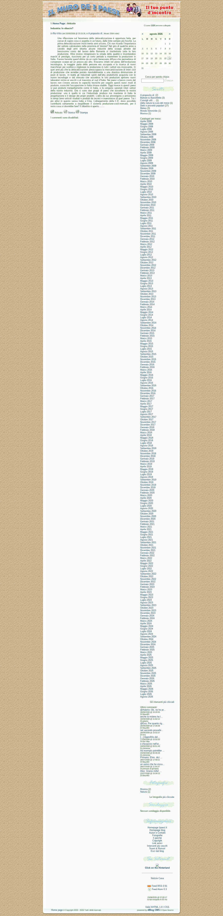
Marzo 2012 (146, 244)
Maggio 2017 (146, 406)
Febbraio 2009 (147, 147)
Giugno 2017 (146, 409)
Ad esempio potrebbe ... (152, 750)
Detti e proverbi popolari (152, 105)
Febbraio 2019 (147, 461)
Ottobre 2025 (146, 670)
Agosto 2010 (146, 194)
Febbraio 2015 (147, 335)
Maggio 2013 (146, 281)
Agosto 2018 (146, 445)
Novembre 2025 (148, 673)
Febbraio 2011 (147, 210)
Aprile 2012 (146, 247)
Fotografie (157, 835)
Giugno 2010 (146, 189)
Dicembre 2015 (147, 362)
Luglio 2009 (146, 160)
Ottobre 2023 (146, 607)
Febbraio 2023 (147, 587)
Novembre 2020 (148, 516)
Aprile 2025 (146, 655)
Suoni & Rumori (157, 848)
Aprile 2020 (146, 498)
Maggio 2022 (146, 563)
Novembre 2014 (148, 328)
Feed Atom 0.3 (159, 889)
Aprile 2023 (146, 592)
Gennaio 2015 (147, 333)
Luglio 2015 (146, 349)
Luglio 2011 (146, 223)
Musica (144, 113)
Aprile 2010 (146, 184)
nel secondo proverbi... (151, 730)
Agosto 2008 (146, 131)
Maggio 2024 (146, 626)
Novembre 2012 (148, 265)
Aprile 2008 (146, 121)
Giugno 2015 (146, 346)
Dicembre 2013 (147, 299)
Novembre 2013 (148, 296)
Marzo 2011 (146, 213)
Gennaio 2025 (147, 647)
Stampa (83, 112)
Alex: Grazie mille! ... (151, 771)
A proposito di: (95, 33)
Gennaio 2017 (147, 396)
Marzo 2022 (146, 558)
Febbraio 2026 (147, 681)
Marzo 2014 (146, 307)
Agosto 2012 (146, 257)
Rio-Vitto (57, 33)
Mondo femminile (148, 111)
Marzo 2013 (146, 275)
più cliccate (168, 797)
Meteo (143, 108)
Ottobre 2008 (146, 137)
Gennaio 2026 (147, 678)
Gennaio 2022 (147, 553)
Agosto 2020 (146, 508)
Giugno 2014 (146, 315)
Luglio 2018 (146, 443)
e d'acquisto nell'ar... (150, 743)
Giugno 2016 (146, 377)
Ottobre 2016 (146, 388)
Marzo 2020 (146, 495)
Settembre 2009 (148, 165)
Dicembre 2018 (147, 456)
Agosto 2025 (146, 665)
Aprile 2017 (146, 403)
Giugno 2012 (146, 252)
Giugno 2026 (146, 691)
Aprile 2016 (146, 372)
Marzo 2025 (146, 652)
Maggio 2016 (146, 375)
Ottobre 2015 (146, 356)
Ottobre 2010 (146, 199)
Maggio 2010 (146, 186)
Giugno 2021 (146, 534)
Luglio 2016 (146, 380)
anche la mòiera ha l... (151, 716)
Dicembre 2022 (147, 581)
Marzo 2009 (146, 150)
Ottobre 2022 (146, 576)
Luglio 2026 (146, 694)
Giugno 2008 (146, 126)
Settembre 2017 (148, 417)
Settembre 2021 (148, 542)
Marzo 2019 (146, 464)
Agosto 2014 (146, 320)
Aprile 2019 (146, 466)
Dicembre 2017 (147, 424)
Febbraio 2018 (147, 430)
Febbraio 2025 (147, 649)
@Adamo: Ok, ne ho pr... (153, 709)
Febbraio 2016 (147, 367)
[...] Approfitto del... (150, 737)
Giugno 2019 (146, 471)
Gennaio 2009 (147, 145)
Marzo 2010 (146, 181)
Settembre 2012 (148, 260)
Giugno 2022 (146, 566)
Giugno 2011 (146, 220)
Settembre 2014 (148, 322)
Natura (143, 791)
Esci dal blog (157, 851)
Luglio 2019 (146, 474)
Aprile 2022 (146, 560)
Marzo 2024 (146, 621)
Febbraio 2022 (147, 555)
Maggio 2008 (146, 124)
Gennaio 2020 (147, 490)
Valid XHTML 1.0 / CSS (157, 907)
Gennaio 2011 (147, 207)
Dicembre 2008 (147, 142)
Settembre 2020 (148, 511)
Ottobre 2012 (146, 262)
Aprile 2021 (146, 529)
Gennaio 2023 (147, 584)
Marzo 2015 (146, 338)
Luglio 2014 (146, 317)
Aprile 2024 (146, 623)
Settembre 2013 (148, 291)
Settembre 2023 (148, 605)
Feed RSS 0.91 (159, 886)
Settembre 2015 (148, 354)
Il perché (157, 838)
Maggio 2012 (146, 249)
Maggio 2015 (146, 343)
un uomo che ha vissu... (152, 764)
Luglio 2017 (146, 411)
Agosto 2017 (146, 414)
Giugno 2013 (146, 283)
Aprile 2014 (146, 309)
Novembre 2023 (148, 610)
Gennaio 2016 (147, 364)
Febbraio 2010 (147, 179)
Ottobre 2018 (146, 451)
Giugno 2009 (146, 158)
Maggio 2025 (146, 657)
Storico (71, 112)
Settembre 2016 (148, 385)
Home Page (59, 23)
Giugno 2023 (146, 597)
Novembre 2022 (148, 579)
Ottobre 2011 (146, 231)
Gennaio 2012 (147, 239)
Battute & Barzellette (150, 97)
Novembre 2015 (148, 359)
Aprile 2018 (146, 435)
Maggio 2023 (146, 594)
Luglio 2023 (146, 600)
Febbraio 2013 (147, 273)
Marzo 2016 (146, 369)
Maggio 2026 (146, 689)
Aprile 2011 (145, 215)
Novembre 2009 (148, 171)
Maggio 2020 (146, 500)
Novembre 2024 (148, 641)
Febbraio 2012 (147, 241)
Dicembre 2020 (147, 519)
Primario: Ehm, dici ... (151, 757)
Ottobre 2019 (146, 482)
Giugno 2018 (146, 440)
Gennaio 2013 (147, 270)
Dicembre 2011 (147, 236)
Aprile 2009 (146, 152)
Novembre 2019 (148, 485)
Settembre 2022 (148, 573)
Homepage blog (157, 830)
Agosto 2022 (146, 571)
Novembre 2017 (148, 422)
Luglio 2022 (146, 568)
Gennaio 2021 (147, 521)
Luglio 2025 (146, 662)
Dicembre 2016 (147, 393)
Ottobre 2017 (146, 419)
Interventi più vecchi (157, 846)
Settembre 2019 (148, 479)
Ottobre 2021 (146, 545)
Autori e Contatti (157, 832)
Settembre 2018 (148, 448)
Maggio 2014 (146, 312)
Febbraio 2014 (147, 304)
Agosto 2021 (146, 539)
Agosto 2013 (146, 288)
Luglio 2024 (146, 631)
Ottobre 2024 (146, 639)
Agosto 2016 (146, 383)
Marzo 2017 (146, 401)
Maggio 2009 (146, 155)
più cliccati (168, 702)
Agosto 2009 (146, 163)
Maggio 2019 (146, 469)
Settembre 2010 (148, 197)
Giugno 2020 (146, 503)
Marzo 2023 (146, 589)
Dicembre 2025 (147, 675)
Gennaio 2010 (147, 176)
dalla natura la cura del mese (154, 103)
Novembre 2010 (148, 202)
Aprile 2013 (146, 278)
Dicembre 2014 (147, 330)
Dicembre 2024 (147, 644)
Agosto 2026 (146, 696)
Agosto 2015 (146, 351)
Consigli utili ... (147, 100)
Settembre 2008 (148, 134)
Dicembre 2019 (147, 487)
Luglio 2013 (146, 286)
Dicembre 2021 (147, 550)
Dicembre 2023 (147, 613)
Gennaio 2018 (147, 427)
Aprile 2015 (146, 341)
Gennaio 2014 (147, 301)
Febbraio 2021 (147, 524)
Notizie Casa (157, 878)
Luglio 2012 (146, 254)
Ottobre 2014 (146, 325)
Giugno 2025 (146, 660)
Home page (57, 910)
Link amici (157, 843)
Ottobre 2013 (146, 294)
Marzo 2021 (146, 526)
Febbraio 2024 (147, 618)
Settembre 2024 (148, 636)
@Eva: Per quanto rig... (152, 723)
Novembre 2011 (148, 233)
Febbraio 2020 (147, 492)
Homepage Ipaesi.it (157, 827)
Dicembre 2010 (147, 205)
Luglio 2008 (146, 129)
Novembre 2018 (148, 453)
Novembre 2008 (148, 139)
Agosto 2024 (146, 634)
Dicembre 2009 (147, 173)
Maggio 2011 (146, 218)
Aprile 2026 (146, 686)
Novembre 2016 (148, 390)
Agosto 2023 (146, 602)
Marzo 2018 (146, 432)
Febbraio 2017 (147, 398)
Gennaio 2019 (147, 458)
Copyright (157, 840)
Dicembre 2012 (147, 267)
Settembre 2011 (148, 228)
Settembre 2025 (148, 668)
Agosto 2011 (146, 226)
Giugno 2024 (146, 628)
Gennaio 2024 (147, 615)
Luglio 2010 (146, 192)
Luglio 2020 (146, 505)
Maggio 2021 (146, 532)
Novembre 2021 (148, 547)
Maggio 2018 (146, 437)
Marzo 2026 (146, 683)
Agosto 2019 (146, 477)
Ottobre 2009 (146, 168)
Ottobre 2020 (146, 513)
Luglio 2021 (146, 537)
